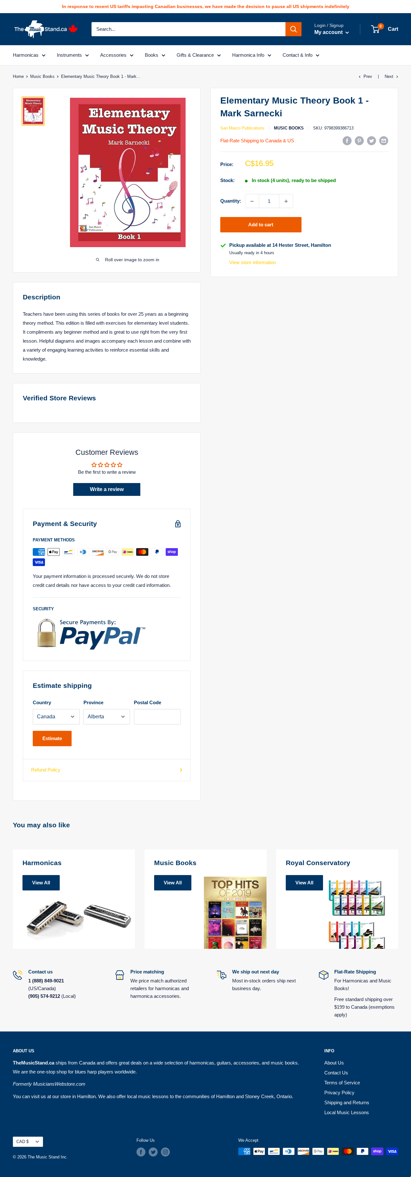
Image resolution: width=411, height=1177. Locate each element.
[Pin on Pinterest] (359, 140)
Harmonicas (26, 55)
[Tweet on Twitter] (371, 140)
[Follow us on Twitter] (153, 1152)
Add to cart (260, 225)
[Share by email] (383, 140)
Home (18, 76)
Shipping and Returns (346, 1102)
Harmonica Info (248, 55)
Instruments (69, 55)
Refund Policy (45, 769)
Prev (367, 76)
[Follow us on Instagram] (165, 1152)
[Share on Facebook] (347, 140)
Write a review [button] (107, 489)
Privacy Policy (339, 1092)
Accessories (113, 55)
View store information (252, 262)
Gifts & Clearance (195, 55)
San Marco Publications (242, 128)
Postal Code (147, 702)
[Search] (293, 29)
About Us (334, 1062)
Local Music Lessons (346, 1112)
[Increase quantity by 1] (286, 201)
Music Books (42, 76)
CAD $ (22, 1141)
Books (151, 55)
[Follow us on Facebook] (140, 1152)
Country (42, 702)
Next (389, 76)
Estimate (52, 738)
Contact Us (336, 1072)
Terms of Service (342, 1082)
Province (93, 702)
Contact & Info (297, 55)
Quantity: (230, 201)
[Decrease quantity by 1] (252, 201)
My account (329, 32)
